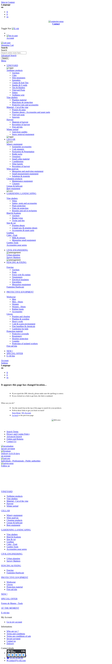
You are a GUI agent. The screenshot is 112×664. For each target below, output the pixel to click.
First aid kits (12, 346)
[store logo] (15, 28)
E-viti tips (11, 356)
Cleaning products (14, 178)
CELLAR (11, 139)
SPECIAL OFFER (15, 353)
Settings (4, 363)
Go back (15, 415)
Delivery (10, 643)
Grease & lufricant (14, 186)
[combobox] (13, 52)
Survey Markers (13, 257)
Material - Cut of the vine (17, 107)
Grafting (10, 233)
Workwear (11, 297)
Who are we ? (13, 631)
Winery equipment (14, 144)
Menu (3, 61)
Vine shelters (12, 97)
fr (7, 12)
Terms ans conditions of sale (19, 636)
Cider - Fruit (12, 235)
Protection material (15, 331)
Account (4, 360)
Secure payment (13, 638)
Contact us (11, 641)
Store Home (16, 413)
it (7, 14)
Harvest (10, 119)
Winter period (12, 129)
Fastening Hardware (15, 287)
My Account (26, 413)
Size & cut (11, 223)
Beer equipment (13, 188)
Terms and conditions (16, 634)
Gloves (10, 314)
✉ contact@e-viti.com (16, 660)
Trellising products (15, 70)
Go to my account (14, 622)
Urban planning (13, 255)
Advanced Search (8, 55)
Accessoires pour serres (17, 245)
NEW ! (10, 351)
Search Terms (12, 431)
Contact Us (11, 441)
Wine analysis (12, 169)
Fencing (10, 267)
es (7, 17)
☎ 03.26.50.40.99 (15, 658)
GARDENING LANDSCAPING (21, 193)
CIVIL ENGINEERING (17, 250)
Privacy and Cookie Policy (18, 434)
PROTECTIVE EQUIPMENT (20, 292)
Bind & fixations (14, 213)
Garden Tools (12, 242)
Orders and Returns (15, 439)
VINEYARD (12, 65)
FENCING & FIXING (16, 262)
